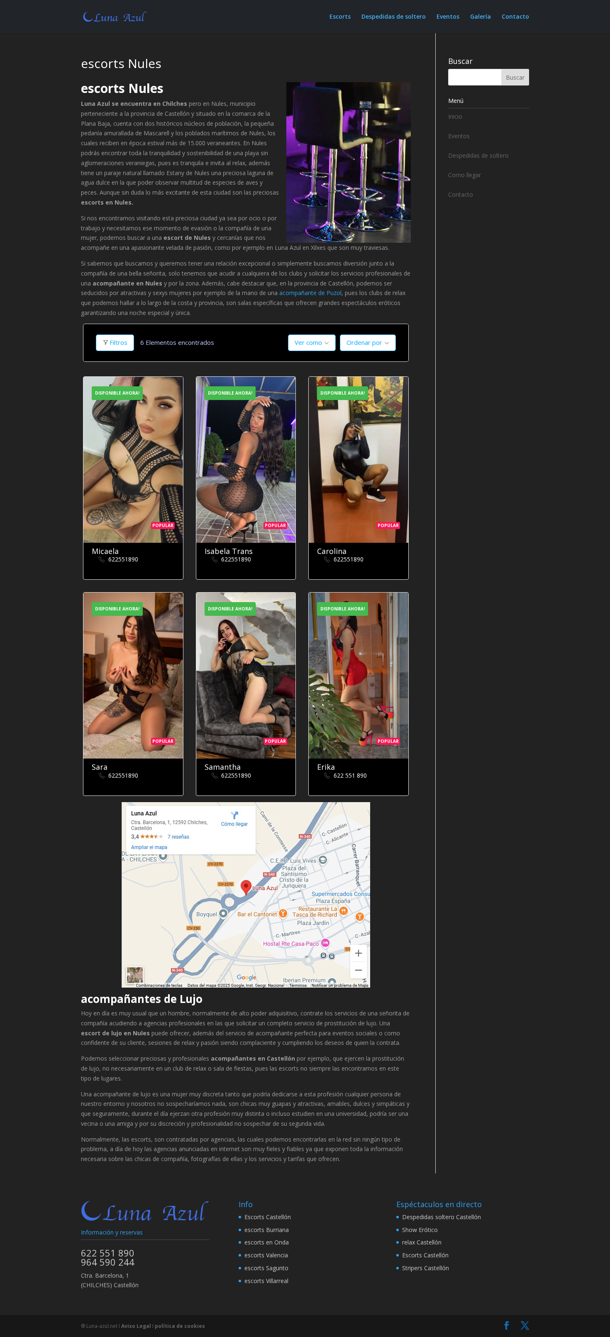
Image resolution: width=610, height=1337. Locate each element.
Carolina (331, 551)
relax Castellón (422, 1242)
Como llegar (464, 175)
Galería (480, 17)
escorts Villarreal (266, 1281)
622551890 (123, 559)
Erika (326, 767)
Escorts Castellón (267, 1217)
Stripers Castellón (425, 1268)
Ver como (308, 342)
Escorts (340, 17)
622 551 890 (350, 775)
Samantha (223, 767)
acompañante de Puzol (310, 293)
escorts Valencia (266, 1255)
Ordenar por (364, 342)
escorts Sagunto (266, 1268)
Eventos (448, 17)
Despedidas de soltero (393, 17)
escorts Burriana (266, 1230)
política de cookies (180, 1326)
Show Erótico (420, 1230)
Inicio (455, 116)
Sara (99, 767)
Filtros (118, 342)
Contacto (515, 17)
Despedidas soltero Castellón (441, 1217)
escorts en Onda (266, 1242)
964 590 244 (107, 1262)
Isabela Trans (229, 551)
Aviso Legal (136, 1326)
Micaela (105, 551)
